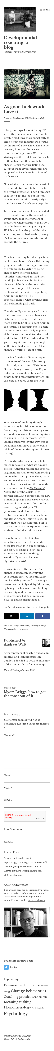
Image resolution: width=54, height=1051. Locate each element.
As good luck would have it (17, 858)
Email (8, 788)
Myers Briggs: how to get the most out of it (25, 692)
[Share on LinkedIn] (27, 616)
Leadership (39, 996)
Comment (10, 735)
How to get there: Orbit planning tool (23, 871)
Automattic (25, 1039)
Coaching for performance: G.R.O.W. (23, 866)
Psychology (23, 629)
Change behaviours (20, 625)
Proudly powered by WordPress (17, 1036)
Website (8, 800)
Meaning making (38, 625)
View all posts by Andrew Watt (19, 670)
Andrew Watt (38, 118)
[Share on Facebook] (42, 616)
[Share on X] (11, 616)
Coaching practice (17, 997)
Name (7, 775)
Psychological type (39, 1008)
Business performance (22, 985)
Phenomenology (11, 629)
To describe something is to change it (26, 607)
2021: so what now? (13, 875)
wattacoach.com (36, 900)
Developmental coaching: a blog (20, 42)
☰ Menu (45, 9)
